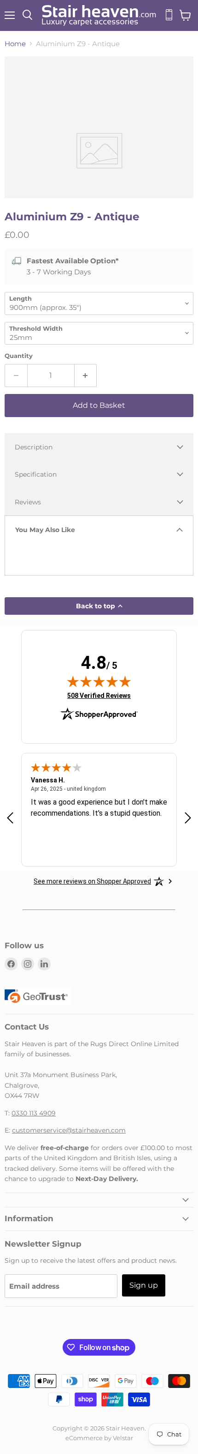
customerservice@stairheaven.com (69, 1130)
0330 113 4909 (34, 1113)
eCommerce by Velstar (99, 1438)
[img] (99, 681)
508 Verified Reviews (99, 695)
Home (15, 44)
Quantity (19, 355)
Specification (36, 474)
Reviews (28, 502)
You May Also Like (45, 530)
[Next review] (188, 818)
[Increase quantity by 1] (86, 375)
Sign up (143, 1285)
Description (33, 447)
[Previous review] (10, 818)
